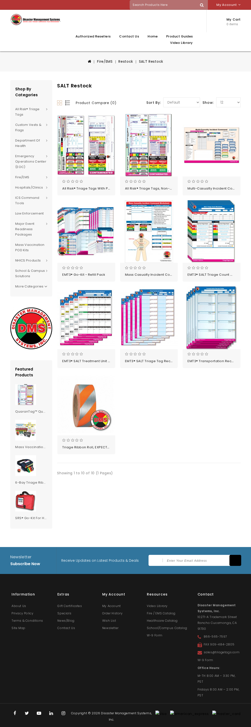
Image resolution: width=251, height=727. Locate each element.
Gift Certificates (69, 606)
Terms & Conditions (27, 621)
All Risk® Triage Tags (27, 112)
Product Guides (179, 36)
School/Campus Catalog (167, 628)
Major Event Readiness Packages (24, 229)
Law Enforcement (29, 213)
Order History (112, 613)
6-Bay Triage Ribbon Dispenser (41, 482)
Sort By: (153, 102)
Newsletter (110, 628)
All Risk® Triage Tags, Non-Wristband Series (162, 188)
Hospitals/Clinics (29, 187)
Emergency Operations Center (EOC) (30, 161)
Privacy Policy (22, 613)
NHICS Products (28, 260)
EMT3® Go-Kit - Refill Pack (83, 274)
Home (153, 36)
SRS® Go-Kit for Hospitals (36, 518)
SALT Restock (151, 61)
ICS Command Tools (27, 200)
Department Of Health (27, 143)
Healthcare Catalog (162, 621)
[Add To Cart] (103, 154)
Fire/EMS (105, 61)
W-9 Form (155, 635)
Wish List (109, 621)
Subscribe (235, 560)
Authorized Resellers (93, 36)
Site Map (18, 628)
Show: (208, 102)
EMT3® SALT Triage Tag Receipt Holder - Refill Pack (167, 361)
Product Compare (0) (96, 102)
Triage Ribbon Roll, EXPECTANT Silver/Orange (100, 447)
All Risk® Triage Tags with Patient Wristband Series (105, 188)
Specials (64, 613)
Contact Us (129, 36)
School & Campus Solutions (30, 273)
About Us (19, 606)
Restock (125, 61)
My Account (111, 606)
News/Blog (65, 621)
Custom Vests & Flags (28, 127)
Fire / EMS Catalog (161, 613)
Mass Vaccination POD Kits (30, 247)
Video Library (181, 43)
